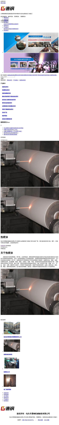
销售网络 (6, 20)
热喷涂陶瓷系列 (25, 75)
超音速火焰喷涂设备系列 (52, 75)
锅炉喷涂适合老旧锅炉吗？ (11, 132)
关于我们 (6, 22)
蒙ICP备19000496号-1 (28, 420)
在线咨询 (3, 245)
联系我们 (6, 30)
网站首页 (6, 17)
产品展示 (6, 27)
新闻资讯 (6, 25)
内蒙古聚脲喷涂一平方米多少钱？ (13, 131)
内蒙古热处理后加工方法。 (11, 129)
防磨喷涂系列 (17, 75)
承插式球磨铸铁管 (13, 28)
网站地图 (3, 3)
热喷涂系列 (10, 75)
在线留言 (16, 24)
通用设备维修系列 (7, 102)
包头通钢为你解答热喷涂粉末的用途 (13, 128)
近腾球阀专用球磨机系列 (9, 106)
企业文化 (6, 19)
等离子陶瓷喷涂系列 (7, 109)
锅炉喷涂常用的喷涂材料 (10, 134)
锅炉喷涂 (6, 28)
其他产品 (4, 112)
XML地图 (46, 420)
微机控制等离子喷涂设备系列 (37, 75)
